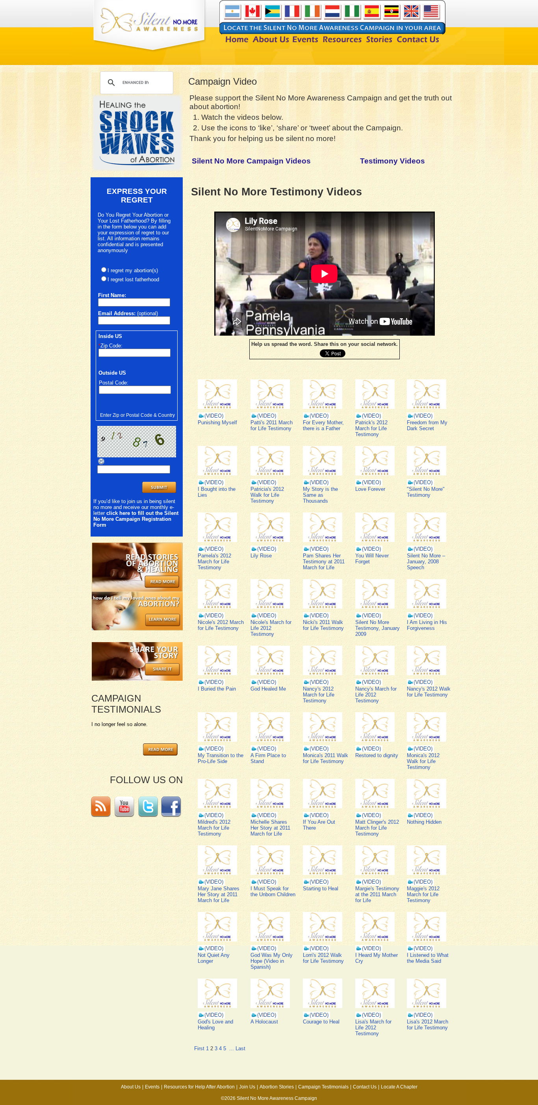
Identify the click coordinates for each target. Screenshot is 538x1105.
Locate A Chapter (399, 1087)
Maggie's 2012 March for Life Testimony (423, 894)
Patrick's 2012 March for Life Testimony (371, 428)
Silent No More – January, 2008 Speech (426, 561)
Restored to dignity (376, 755)
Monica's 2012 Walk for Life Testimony (423, 761)
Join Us (247, 1087)
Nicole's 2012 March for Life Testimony (221, 625)
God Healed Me (268, 689)
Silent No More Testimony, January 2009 (377, 628)
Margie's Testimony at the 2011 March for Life (377, 894)
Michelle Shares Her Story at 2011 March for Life (270, 828)
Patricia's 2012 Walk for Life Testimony (267, 495)
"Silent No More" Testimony (426, 492)
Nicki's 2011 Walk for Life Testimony (323, 625)
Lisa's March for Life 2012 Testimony (373, 1027)
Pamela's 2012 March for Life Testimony (214, 561)
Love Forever (370, 489)
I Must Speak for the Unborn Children (272, 891)
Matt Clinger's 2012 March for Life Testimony (377, 828)
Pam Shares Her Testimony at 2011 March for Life (324, 561)
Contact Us (365, 1087)
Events (152, 1087)
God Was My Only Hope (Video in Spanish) (271, 961)
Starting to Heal (320, 888)
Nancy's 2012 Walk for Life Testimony (429, 692)
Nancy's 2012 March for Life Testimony (318, 695)
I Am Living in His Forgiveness (427, 625)
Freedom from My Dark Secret (427, 425)
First (199, 1048)
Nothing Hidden (424, 822)
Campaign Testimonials (323, 1087)
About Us (131, 1087)
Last (240, 1048)
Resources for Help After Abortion (199, 1087)
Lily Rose (261, 556)
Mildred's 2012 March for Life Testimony (214, 828)
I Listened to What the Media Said (428, 958)
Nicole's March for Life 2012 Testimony (270, 628)
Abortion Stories (277, 1087)
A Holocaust (264, 1022)
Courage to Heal (321, 1022)
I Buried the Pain (217, 689)
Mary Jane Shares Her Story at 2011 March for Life (218, 894)
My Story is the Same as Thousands (320, 495)
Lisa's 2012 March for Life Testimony (427, 1025)
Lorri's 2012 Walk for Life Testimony (323, 958)
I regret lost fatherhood (133, 279)
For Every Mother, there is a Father (323, 425)
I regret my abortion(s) (133, 270)
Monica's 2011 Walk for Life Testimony (325, 758)
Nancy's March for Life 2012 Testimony (376, 695)
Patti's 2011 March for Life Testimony (271, 425)
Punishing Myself (217, 422)
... (231, 1048)
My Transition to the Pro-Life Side (220, 758)
